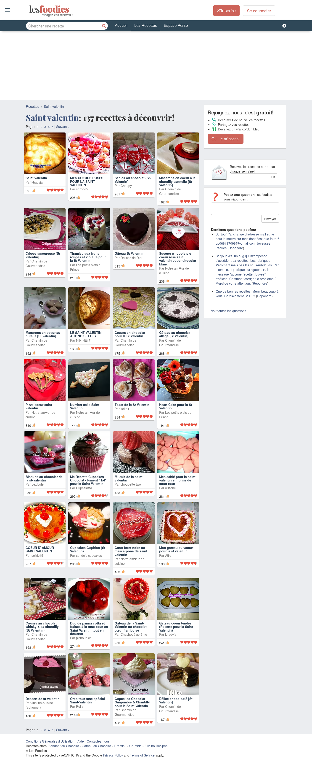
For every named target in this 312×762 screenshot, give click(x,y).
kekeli (125, 408)
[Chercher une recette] (104, 26)
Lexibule (38, 484)
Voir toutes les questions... (230, 310)
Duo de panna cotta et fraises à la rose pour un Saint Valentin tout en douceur (89, 628)
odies (29, 9)
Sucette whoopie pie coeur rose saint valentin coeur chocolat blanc (177, 258)
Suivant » (63, 126)
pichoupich (84, 637)
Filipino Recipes (156, 745)
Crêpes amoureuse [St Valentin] (43, 255)
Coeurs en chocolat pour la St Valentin (130, 334)
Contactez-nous (98, 741)
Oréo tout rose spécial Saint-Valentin (87, 700)
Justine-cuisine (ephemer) (39, 705)
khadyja (37, 182)
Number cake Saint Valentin (84, 406)
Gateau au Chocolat (96, 745)
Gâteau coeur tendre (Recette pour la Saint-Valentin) (176, 626)
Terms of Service (142, 755)
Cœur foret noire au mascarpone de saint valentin (131, 551)
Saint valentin (54, 106)
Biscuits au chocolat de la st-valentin (44, 478)
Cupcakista (84, 488)
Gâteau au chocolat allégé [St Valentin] (174, 334)
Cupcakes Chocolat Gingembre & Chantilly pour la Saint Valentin (132, 702)
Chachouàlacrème (134, 634)
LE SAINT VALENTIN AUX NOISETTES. (85, 334)
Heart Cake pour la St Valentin (175, 406)
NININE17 (83, 340)
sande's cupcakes (89, 555)
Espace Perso (176, 25)
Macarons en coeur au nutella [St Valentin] (43, 334)
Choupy (126, 185)
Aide (80, 741)
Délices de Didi (131, 257)
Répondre (236, 248)
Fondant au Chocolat (63, 745)
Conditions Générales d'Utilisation (50, 741)
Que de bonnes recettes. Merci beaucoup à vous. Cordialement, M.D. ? (247, 293)
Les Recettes (145, 25)
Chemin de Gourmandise (170, 191)
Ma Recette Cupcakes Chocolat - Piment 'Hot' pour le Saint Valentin (88, 480)
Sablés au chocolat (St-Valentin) (133, 180)
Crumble (135, 745)
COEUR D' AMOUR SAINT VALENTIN (40, 549)
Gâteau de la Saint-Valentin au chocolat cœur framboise (131, 626)
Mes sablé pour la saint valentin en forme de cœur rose (177, 480)
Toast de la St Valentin (132, 404)
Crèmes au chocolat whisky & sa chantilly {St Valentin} (42, 626)
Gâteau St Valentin (129, 253)
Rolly (79, 706)
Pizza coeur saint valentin (39, 406)
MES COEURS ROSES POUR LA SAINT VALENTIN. (86, 181)
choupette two (131, 484)
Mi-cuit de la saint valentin (129, 478)
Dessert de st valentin (43, 698)
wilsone (170, 488)
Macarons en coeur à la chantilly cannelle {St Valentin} (177, 181)
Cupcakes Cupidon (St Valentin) (87, 549)
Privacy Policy (113, 755)
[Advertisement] (156, 66)
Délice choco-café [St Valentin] (176, 700)
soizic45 (82, 189)
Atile (168, 555)
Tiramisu (120, 745)
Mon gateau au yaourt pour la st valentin (176, 549)
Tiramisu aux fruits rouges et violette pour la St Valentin (88, 257)
